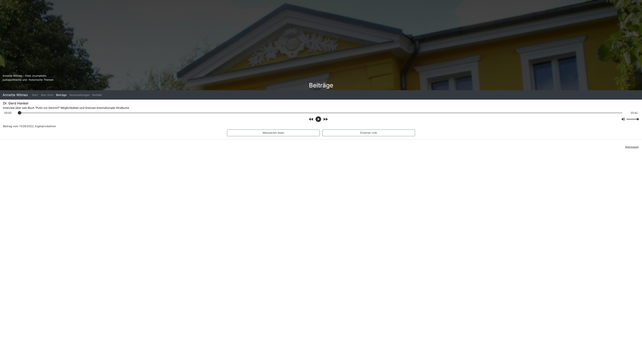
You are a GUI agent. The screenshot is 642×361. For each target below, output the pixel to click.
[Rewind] (311, 119)
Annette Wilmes (15, 95)
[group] (321, 116)
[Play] (318, 119)
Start (35, 95)
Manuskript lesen (273, 132)
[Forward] (326, 119)
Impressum (632, 147)
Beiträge (61, 95)
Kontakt (97, 95)
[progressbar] (321, 112)
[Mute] (623, 119)
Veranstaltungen (79, 95)
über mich (47, 95)
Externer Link (368, 132)
